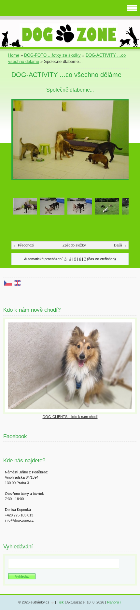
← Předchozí (23, 245)
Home (13, 55)
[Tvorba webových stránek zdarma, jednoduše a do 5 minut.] (52, 602)
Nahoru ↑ (114, 602)
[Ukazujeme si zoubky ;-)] (79, 205)
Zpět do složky (74, 245)
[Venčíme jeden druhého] (107, 205)
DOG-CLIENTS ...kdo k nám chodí (70, 417)
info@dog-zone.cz (19, 520)
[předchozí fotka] (22, 142)
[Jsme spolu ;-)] (25, 205)
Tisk (60, 602)
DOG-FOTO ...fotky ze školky (52, 55)
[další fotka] (118, 142)
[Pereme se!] (52, 205)
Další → (120, 245)
